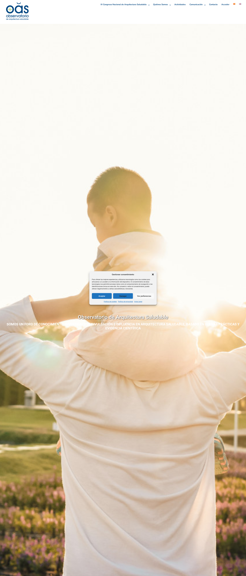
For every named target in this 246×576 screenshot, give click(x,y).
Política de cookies (110, 302)
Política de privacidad (125, 302)
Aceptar (102, 296)
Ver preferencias (144, 296)
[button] (153, 274)
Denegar (123, 296)
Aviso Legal (138, 302)
